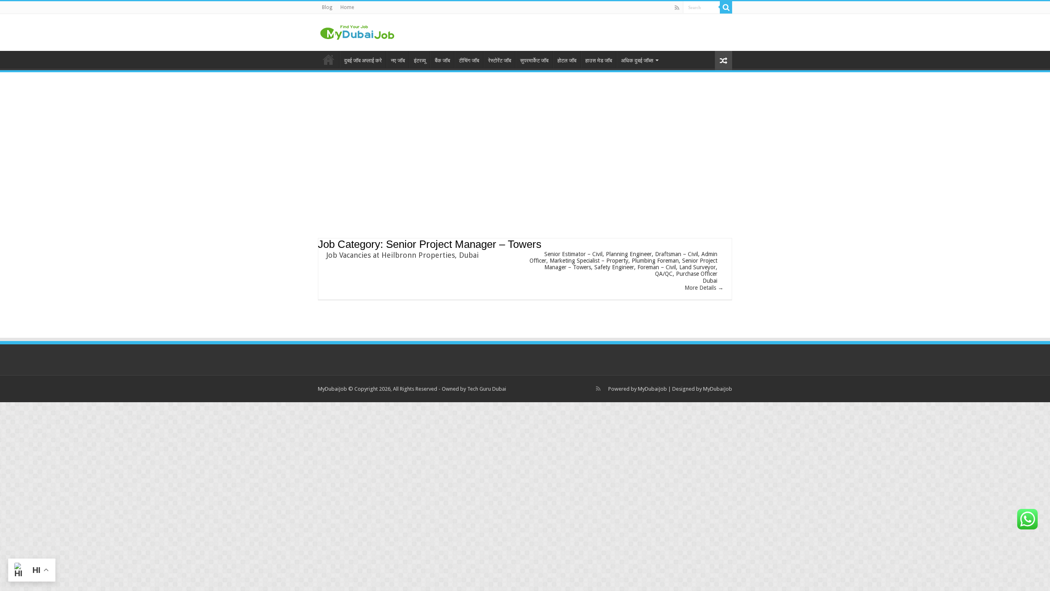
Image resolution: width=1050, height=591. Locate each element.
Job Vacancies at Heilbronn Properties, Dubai (402, 255)
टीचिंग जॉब (469, 60)
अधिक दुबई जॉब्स (637, 60)
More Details (701, 287)
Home (347, 7)
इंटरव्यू (420, 60)
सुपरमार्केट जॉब (534, 60)
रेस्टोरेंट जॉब (499, 60)
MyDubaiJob (652, 389)
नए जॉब (398, 60)
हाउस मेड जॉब (598, 60)
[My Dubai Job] (357, 31)
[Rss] (677, 8)
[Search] (726, 7)
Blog (327, 7)
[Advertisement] (525, 139)
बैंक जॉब (442, 60)
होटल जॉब (566, 60)
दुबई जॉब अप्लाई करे (363, 60)
